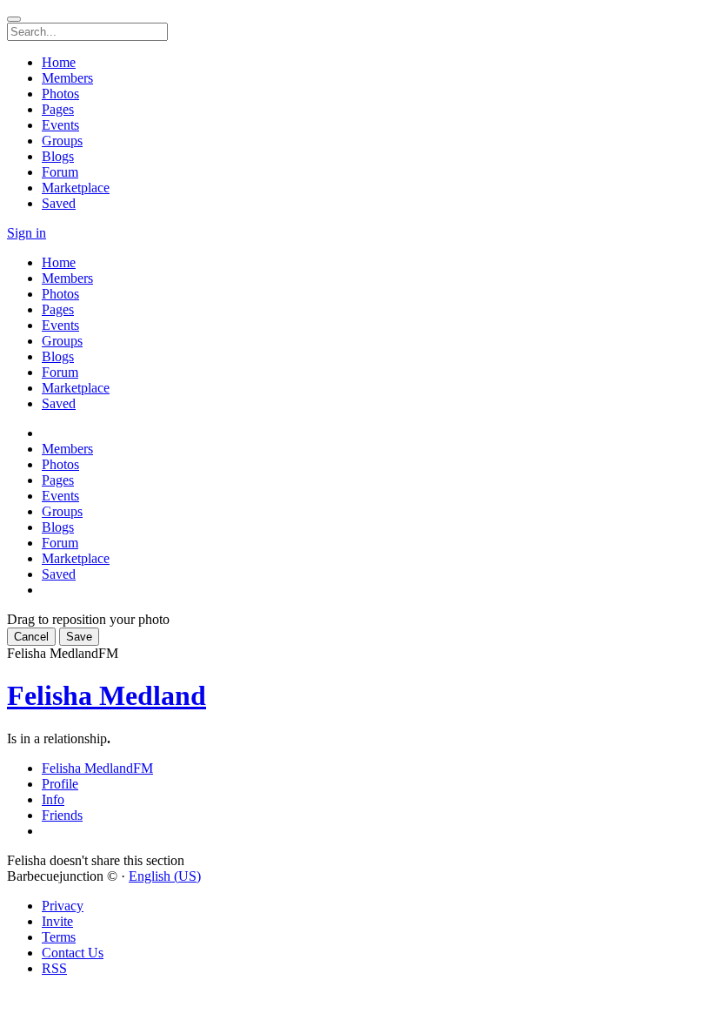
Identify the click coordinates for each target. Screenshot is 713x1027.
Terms (59, 937)
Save (79, 636)
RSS (54, 968)
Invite (57, 921)
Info (53, 799)
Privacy (62, 905)
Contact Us (72, 952)
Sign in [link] (26, 232)
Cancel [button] (31, 636)
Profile (60, 783)
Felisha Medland (106, 695)
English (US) (165, 876)
